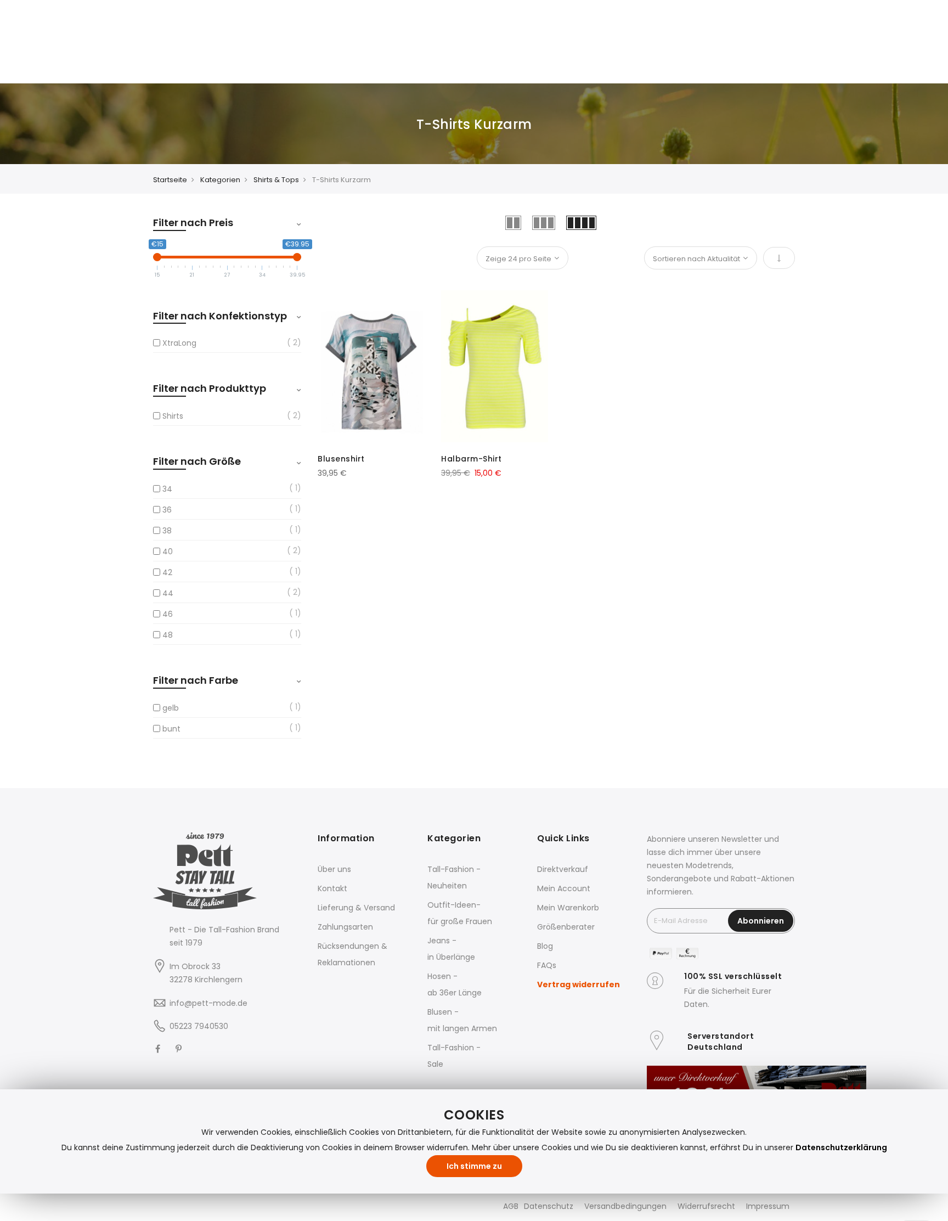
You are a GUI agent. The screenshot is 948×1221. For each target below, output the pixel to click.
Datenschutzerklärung (841, 1147)
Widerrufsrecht (706, 1206)
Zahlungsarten (345, 926)
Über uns (334, 869)
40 (167, 551)
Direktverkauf (562, 869)
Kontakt (332, 888)
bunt (171, 728)
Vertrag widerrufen (578, 984)
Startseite (170, 180)
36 (167, 509)
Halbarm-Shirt (471, 458)
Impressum (767, 1206)
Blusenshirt (341, 458)
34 (167, 488)
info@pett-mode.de (208, 1003)
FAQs (546, 965)
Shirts (172, 415)
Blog (545, 946)
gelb (170, 707)
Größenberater (566, 926)
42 (167, 572)
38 (167, 530)
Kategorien (220, 180)
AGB (510, 1206)
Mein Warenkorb (568, 907)
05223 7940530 (199, 1026)
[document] (474, 1141)
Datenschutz (548, 1206)
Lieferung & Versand (356, 907)
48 (167, 634)
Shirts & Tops (276, 180)
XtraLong (179, 342)
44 (167, 593)
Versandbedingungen (625, 1206)
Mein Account (563, 888)
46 (167, 614)
